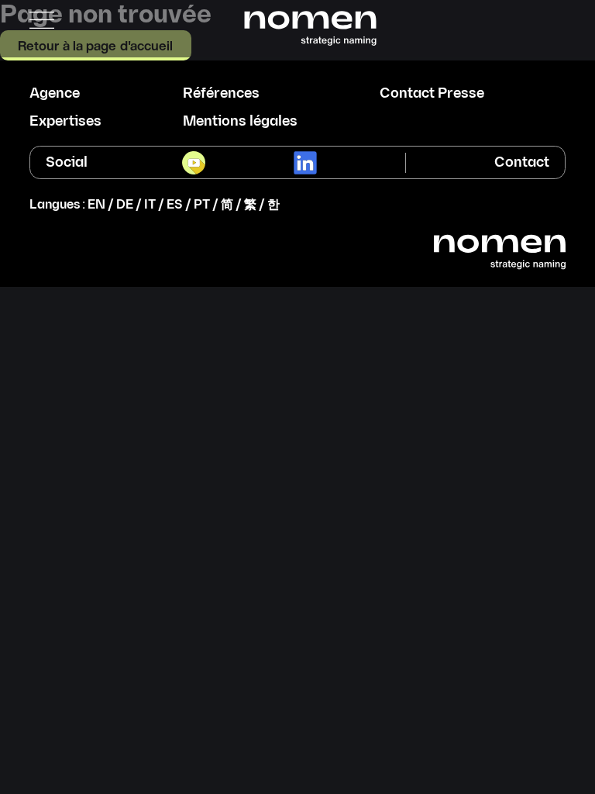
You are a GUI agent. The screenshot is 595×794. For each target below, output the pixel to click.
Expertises (65, 122)
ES (175, 205)
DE (124, 205)
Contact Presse (432, 94)
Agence (54, 94)
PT (202, 205)
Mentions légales (240, 122)
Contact (521, 162)
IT (150, 205)
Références (221, 94)
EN (96, 205)
